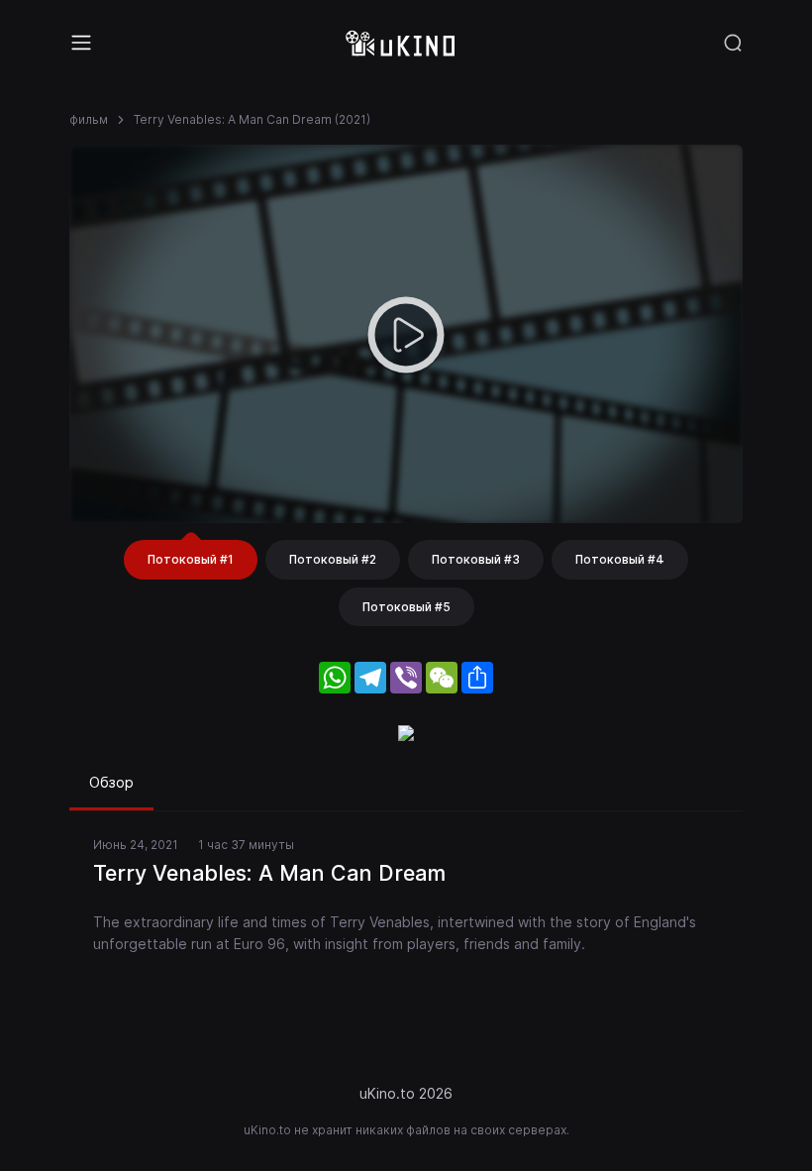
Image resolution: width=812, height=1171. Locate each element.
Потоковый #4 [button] (619, 559)
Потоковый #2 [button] (332, 559)
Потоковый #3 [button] (476, 559)
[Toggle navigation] (81, 42)
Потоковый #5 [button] (406, 606)
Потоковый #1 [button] (191, 559)
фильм (88, 119)
